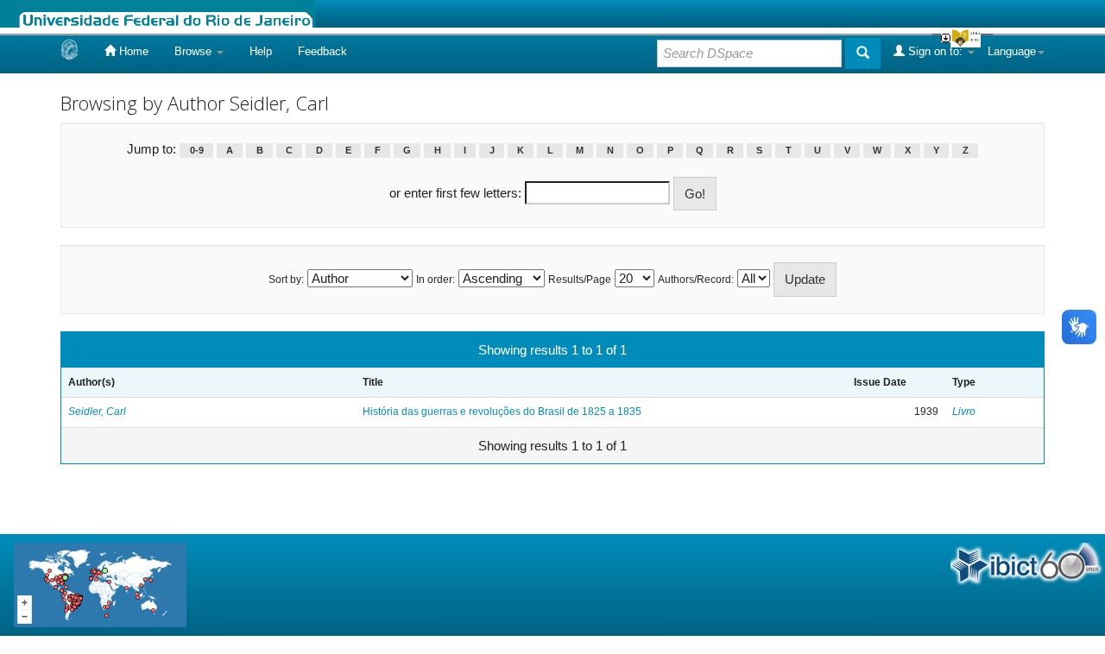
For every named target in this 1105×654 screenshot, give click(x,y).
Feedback (322, 51)
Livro (964, 412)
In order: (435, 280)
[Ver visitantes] (100, 583)
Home (132, 51)
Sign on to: (935, 51)
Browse (194, 51)
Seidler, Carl (97, 412)
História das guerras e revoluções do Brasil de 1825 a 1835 (502, 412)
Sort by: (286, 280)
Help (260, 51)
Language (1012, 51)
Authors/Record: (696, 280)
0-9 (197, 150)
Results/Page (579, 280)
